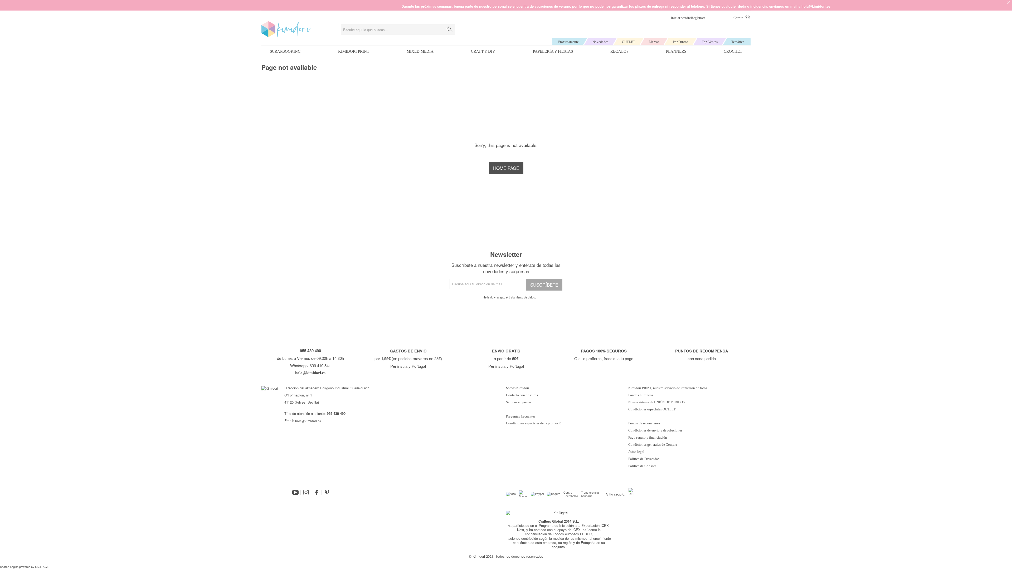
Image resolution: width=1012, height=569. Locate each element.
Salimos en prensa (519, 402)
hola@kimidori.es (308, 421)
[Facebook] (316, 492)
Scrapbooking (285, 51)
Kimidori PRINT (353, 51)
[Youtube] (295, 492)
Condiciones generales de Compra (652, 445)
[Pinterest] (327, 492)
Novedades (600, 42)
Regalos (619, 51)
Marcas (654, 42)
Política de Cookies (642, 466)
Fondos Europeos (640, 395)
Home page (506, 168)
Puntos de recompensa (644, 423)
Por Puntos (680, 42)
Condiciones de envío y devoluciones (655, 430)
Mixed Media (420, 51)
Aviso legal (636, 452)
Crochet (733, 51)
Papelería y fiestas (553, 51)
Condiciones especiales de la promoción (535, 423)
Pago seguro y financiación (647, 437)
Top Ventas (710, 42)
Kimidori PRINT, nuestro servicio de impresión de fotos (667, 388)
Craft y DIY (483, 51)
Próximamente (568, 42)
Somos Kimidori (517, 388)
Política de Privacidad (644, 459)
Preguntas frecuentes (520, 416)
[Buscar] (449, 29)
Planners (676, 51)
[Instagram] (306, 492)
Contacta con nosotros (522, 395)
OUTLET (628, 42)
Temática (737, 42)
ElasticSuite (42, 566)
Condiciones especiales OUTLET (652, 409)
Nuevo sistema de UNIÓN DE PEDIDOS (656, 402)
